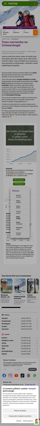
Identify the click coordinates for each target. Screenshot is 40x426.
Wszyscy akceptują (20, 410)
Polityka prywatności (28, 421)
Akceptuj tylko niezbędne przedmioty (20, 416)
